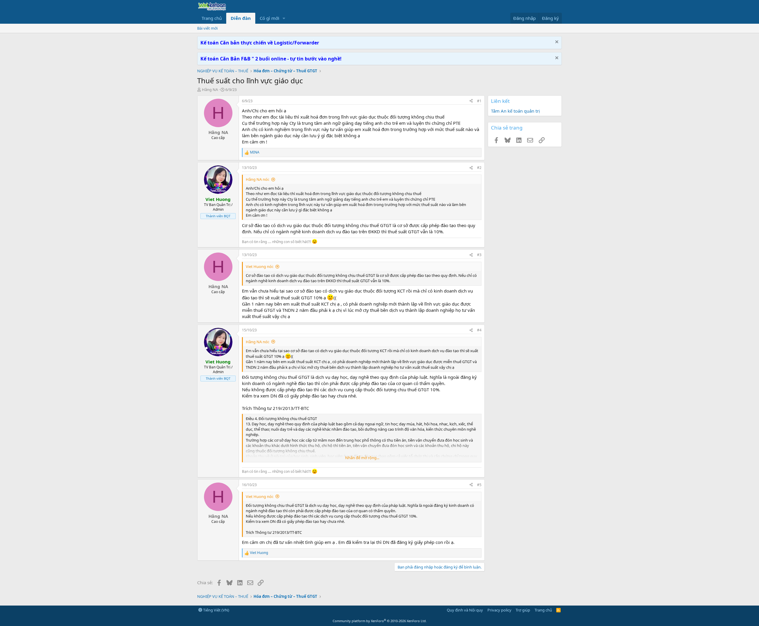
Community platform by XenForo (380, 621)
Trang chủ (212, 18)
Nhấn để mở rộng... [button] (362, 457)
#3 (479, 254)
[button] (284, 18)
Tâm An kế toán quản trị (515, 111)
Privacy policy (499, 610)
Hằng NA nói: (257, 179)
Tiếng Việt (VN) (215, 610)
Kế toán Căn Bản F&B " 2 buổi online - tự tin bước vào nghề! (271, 58)
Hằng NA (210, 89)
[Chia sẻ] (471, 101)
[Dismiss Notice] (556, 42)
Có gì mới (269, 18)
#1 (479, 100)
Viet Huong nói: (259, 266)
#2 (479, 167)
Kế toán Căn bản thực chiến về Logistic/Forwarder (259, 42)
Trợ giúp (523, 610)
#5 (479, 484)
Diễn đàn (241, 18)
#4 (479, 330)
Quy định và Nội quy (465, 610)
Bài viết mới (207, 28)
